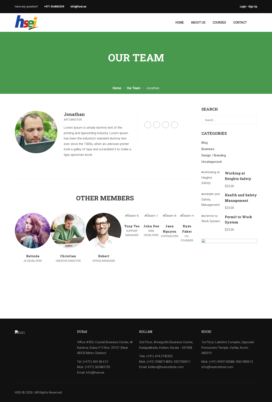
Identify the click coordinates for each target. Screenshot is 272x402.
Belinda (32, 256)
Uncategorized (211, 162)
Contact (240, 22)
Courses (219, 22)
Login (243, 6)
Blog (204, 143)
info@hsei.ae (78, 6)
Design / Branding (213, 155)
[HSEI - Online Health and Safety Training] (26, 22)
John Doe (151, 226)
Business (207, 149)
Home (180, 22)
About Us (198, 22)
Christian (68, 256)
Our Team (133, 88)
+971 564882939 (54, 6)
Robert (103, 256)
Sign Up (252, 6)
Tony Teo (132, 226)
